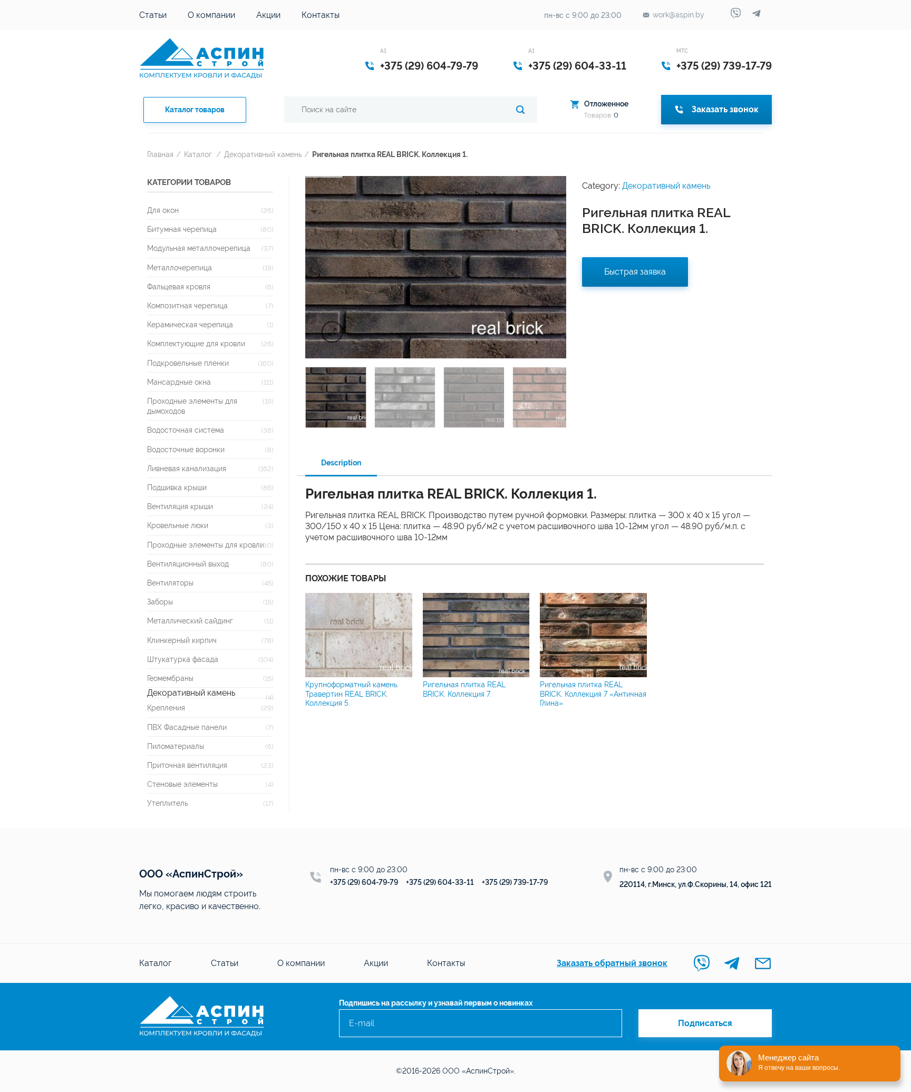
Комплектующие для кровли (196, 343)
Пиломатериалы (175, 746)
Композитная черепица (187, 305)
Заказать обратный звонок (612, 963)
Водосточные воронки (186, 449)
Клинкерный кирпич (182, 640)
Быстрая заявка (635, 272)
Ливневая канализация (186, 468)
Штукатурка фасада (182, 659)
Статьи (153, 15)
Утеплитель (167, 802)
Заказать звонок (725, 109)
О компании (211, 15)
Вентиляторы (170, 582)
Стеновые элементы (182, 783)
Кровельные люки (177, 525)
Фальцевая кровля (178, 286)
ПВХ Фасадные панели (187, 727)
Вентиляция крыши (180, 506)
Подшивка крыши (177, 487)
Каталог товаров (195, 109)
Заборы (160, 601)
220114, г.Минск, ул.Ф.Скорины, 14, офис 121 (695, 884)
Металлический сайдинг (190, 620)
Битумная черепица (182, 229)
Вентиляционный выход (188, 563)
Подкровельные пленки (188, 362)
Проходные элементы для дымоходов (192, 405)
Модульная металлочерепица (198, 247)
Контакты (321, 15)
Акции (268, 15)
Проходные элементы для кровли (205, 544)
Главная (160, 154)
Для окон (163, 210)
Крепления (166, 707)
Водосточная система (185, 429)
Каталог (198, 154)
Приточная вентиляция (187, 764)
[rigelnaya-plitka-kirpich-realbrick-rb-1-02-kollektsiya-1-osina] (435, 267)
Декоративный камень (263, 154)
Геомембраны (170, 678)
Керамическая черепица (190, 324)
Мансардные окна (179, 381)
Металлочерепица (179, 267)
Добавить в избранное (550, 186)
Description (341, 463)
